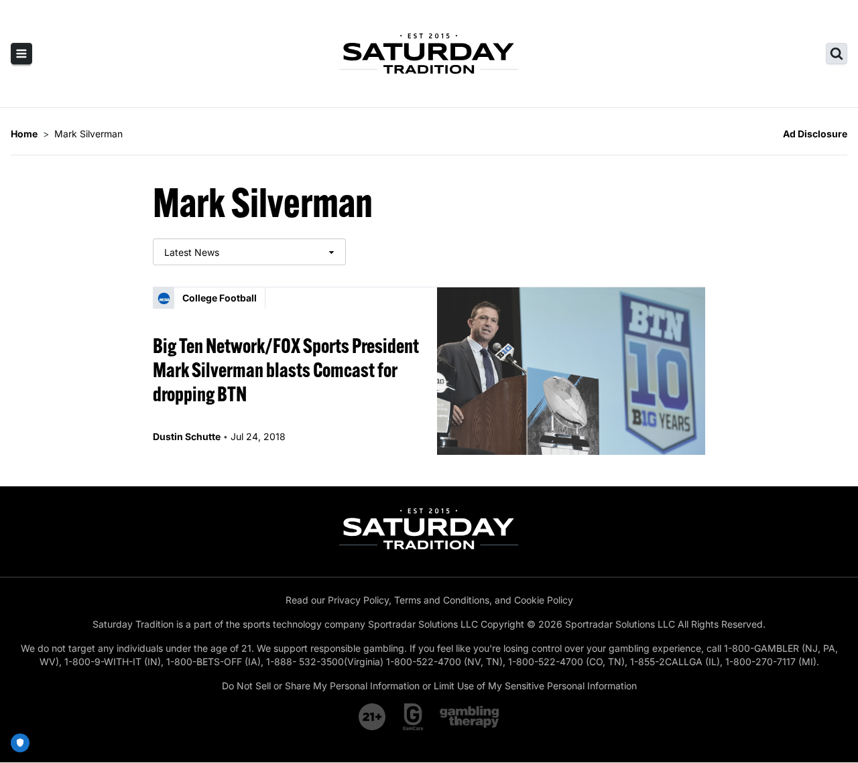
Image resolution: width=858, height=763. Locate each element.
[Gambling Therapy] (469, 716)
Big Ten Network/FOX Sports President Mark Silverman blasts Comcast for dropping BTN (286, 370)
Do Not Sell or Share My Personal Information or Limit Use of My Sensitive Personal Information (429, 685)
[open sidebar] (21, 53)
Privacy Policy (358, 600)
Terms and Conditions (441, 600)
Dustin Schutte (187, 436)
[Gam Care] (413, 716)
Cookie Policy (543, 600)
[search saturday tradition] (836, 53)
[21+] (373, 716)
